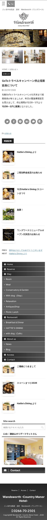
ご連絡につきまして (26, 366)
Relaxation (11, 301)
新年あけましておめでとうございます (25, 250)
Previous (2, 38)
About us (11, 339)
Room (9, 279)
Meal (8, 284)
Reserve (11, 269)
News (8, 344)
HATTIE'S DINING (14, 328)
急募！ (20, 209)
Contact (11, 359)
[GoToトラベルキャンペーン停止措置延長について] (26, 121)
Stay (9, 274)
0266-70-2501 (24, 511)
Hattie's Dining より (26, 152)
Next (44, 38)
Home (10, 264)
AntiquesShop (13, 306)
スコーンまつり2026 (27, 383)
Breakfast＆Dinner (15, 322)
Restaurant (12, 317)
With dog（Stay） (15, 295)
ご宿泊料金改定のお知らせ (29, 172)
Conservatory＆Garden (17, 290)
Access (10, 354)
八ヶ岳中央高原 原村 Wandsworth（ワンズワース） (23, 506)
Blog (8, 349)
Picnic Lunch (12, 312)
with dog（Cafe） (15, 333)
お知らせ (8, 133)
